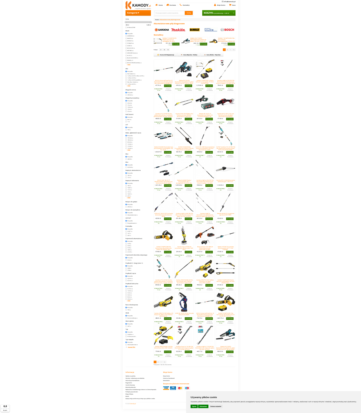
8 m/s (129, 297)
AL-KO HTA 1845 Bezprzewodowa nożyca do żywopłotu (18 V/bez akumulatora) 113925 (205, 148)
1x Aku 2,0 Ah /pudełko (134, 80)
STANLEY (130, 43)
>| (233, 50)
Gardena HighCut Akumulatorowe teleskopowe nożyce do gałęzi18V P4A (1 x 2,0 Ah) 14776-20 (205, 216)
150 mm (130, 138)
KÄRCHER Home (132, 53)
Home (161, 5)
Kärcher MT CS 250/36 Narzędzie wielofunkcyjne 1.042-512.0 (226, 180)
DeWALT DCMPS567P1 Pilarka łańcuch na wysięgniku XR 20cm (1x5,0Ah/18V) (205, 82)
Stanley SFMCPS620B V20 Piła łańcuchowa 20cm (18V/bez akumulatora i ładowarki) (184, 281)
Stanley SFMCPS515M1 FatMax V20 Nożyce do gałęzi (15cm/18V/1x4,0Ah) (205, 281)
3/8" (129, 235)
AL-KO (129, 55)
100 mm (130, 140)
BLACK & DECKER (132, 58)
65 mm (129, 142)
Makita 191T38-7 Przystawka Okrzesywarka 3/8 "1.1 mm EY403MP (226, 248)
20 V (129, 196)
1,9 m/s (130, 291)
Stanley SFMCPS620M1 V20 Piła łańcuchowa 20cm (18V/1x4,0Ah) (163, 347)
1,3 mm (130, 146)
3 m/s (129, 293)
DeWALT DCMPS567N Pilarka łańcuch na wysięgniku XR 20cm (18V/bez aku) (169, 40)
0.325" (129, 231)
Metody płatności (131, 387)
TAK (129, 130)
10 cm (129, 109)
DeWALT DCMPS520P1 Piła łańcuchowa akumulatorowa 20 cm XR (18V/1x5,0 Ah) (225, 314)
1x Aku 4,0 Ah (131, 84)
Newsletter (166, 380)
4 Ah (129, 246)
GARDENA (130, 36)
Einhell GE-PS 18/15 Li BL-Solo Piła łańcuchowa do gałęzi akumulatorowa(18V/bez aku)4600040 (225, 116)
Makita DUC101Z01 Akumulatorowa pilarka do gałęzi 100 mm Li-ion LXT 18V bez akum (184, 82)
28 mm (129, 207)
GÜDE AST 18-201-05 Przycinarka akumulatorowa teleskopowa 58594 (163, 215)
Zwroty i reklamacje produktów (135, 378)
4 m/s (129, 295)
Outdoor (130, 334)
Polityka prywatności (132, 392)
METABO (130, 50)
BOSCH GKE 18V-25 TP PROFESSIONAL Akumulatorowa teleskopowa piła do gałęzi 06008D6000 (163, 182)
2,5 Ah (129, 252)
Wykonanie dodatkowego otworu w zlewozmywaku (141, 389)
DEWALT (130, 41)
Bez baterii (131, 74)
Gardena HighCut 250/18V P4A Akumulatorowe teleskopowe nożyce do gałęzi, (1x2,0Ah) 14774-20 (225, 82)
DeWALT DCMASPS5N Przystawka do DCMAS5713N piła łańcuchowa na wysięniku (184, 148)
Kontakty (186, 5)
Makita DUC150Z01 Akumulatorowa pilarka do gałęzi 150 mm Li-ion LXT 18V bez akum (198, 40)
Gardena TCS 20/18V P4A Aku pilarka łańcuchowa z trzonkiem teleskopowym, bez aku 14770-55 (163, 115)
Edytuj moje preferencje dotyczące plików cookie (140, 398)
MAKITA (130, 38)
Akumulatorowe (132, 215)
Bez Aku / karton (132, 82)
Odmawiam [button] (203, 406)
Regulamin (129, 383)
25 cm (129, 111)
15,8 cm (130, 107)
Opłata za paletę (130, 376)
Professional (131, 336)
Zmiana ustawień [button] (215, 406)
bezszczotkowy (132, 318)
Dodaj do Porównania (168, 89)
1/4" (129, 233)
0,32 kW (130, 167)
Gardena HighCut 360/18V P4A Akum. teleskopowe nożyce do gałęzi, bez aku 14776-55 (184, 215)
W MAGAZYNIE (131, 27)
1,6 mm (130, 148)
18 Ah (129, 250)
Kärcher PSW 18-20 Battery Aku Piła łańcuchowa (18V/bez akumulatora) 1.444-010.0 (184, 115)
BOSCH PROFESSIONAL (134, 63)
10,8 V (129, 188)
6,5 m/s (130, 280)
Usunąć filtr (131, 347)
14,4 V (129, 194)
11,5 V (129, 190)
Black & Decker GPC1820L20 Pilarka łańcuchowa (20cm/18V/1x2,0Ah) (205, 248)
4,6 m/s (130, 278)
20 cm (129, 103)
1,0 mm (130, 144)
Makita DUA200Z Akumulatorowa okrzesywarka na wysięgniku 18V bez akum (163, 148)
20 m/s (129, 299)
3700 (129, 270)
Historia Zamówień (169, 378)
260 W (129, 159)
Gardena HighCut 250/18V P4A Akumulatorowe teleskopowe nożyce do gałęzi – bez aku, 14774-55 (205, 182)
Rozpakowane (132, 223)
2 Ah (129, 243)
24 (160, 50)
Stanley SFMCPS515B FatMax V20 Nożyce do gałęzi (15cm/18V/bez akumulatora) (163, 314)
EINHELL (130, 60)
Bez (129, 119)
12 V (129, 177)
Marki (127, 396)
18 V (129, 175)
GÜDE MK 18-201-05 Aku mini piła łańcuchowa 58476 (184, 313)
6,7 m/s (130, 289)
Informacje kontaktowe (132, 380)
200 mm (130, 95)
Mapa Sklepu (129, 394)
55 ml (129, 260)
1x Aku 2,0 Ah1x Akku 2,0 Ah (135, 76)
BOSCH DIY (131, 48)
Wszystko (130, 33)
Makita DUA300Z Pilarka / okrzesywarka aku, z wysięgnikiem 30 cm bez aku (184, 181)
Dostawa (173, 5)
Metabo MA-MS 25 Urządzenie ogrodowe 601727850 (225, 214)
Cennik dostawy (130, 385)
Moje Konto (221, 5)
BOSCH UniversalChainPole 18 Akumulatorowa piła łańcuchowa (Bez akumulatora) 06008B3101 (163, 82)
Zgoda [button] (194, 406)
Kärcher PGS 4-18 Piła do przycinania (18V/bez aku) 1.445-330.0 (184, 248)
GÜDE (129, 46)
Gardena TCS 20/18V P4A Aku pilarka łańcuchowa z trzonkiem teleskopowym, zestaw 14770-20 (163, 281)
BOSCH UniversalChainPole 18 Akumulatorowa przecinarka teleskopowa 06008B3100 (205, 314)
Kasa (233, 5)
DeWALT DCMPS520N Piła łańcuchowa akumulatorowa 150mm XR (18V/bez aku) (226, 40)
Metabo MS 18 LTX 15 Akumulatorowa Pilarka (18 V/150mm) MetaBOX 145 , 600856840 (204, 116)
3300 (129, 268)
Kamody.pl (133, 403)
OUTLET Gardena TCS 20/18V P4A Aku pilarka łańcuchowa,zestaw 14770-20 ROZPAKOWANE (225, 148)
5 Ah (129, 248)
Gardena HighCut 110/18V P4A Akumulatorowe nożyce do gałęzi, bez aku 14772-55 (204, 348)
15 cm (129, 105)
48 (164, 50)
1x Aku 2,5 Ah (131, 78)
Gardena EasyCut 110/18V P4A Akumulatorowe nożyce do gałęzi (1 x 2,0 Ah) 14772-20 (184, 348)
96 (168, 50)
